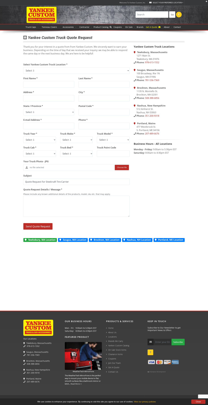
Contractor (84, 27)
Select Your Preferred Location (167, 2)
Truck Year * (30, 133)
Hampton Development (158, 372)
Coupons (117, 27)
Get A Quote (152, 27)
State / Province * (33, 106)
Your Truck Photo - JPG (36, 161)
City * (82, 92)
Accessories (68, 27)
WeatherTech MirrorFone (83, 371)
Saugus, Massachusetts (37, 352)
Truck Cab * (29, 147)
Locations (112, 336)
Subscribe (178, 342)
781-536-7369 (152, 80)
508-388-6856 (152, 98)
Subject (27, 175)
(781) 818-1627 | (27, 389)
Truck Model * (105, 133)
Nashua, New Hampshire (38, 369)
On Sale (129, 27)
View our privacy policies (145, 401)
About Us (112, 332)
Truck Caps (31, 27)
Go (172, 14)
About (167, 27)
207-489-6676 (152, 133)
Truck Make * (67, 133)
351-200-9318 (152, 115)
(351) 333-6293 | (62, 389)
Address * (28, 92)
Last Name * (86, 78)
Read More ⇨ (76, 384)
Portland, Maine (33, 378)
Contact (177, 27)
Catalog (102, 27)
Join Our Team (114, 363)
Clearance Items (115, 354)
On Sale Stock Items (117, 350)
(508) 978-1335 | (44, 389)
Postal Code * (86, 106)
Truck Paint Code (106, 147)
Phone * (83, 119)
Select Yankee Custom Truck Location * (45, 64)
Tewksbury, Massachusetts (39, 343)
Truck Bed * (66, 147)
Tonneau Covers (49, 27)
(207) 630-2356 (79, 389)
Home (111, 328)
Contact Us (113, 371)
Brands (140, 27)
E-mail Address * (32, 119)
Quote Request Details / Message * (42, 189)
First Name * (30, 78)
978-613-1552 (152, 62)
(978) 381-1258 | (9, 389)
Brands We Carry (115, 341)
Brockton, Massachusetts (38, 361)
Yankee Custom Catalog (118, 345)
